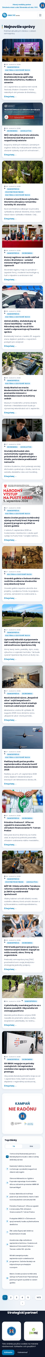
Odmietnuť (22, 1352)
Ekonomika (12, 131)
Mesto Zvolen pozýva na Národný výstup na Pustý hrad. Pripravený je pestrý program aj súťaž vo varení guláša (22, 521)
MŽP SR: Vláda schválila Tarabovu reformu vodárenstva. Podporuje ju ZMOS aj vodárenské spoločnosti (22, 890)
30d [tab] (31, 1146)
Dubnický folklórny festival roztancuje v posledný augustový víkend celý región (23, 1169)
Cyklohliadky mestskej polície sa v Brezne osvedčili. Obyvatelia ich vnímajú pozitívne (22, 1008)
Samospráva (13, 67)
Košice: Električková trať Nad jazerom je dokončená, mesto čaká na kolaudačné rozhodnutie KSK (24, 1197)
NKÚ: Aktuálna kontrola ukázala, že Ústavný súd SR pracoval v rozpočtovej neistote (21, 138)
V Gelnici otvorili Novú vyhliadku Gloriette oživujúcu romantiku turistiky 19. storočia (21, 202)
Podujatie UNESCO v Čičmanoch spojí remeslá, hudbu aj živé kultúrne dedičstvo (24, 1221)
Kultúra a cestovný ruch (17, 70)
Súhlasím (8, 1352)
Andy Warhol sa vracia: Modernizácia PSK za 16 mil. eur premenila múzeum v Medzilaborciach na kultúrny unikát (20, 393)
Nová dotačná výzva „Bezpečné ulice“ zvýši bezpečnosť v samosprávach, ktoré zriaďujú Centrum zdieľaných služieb (21, 701)
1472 (39, 1297)
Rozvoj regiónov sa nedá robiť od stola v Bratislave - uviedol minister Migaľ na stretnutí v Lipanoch (21, 261)
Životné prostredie (14, 192)
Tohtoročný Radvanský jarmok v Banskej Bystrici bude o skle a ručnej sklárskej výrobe (24, 1157)
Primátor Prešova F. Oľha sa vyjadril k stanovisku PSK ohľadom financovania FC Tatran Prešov (22, 826)
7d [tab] (14, 1146)
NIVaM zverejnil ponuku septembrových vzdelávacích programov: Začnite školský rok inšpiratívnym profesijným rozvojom (22, 1261)
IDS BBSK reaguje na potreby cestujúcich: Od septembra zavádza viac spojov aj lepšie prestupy (19, 1067)
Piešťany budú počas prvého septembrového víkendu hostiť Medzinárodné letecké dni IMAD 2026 (21, 765)
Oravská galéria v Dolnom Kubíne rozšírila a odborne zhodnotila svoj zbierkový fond (22, 581)
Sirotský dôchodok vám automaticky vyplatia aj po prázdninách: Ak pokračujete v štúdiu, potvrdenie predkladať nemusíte (20, 456)
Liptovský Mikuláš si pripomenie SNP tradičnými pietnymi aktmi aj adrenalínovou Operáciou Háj (22, 642)
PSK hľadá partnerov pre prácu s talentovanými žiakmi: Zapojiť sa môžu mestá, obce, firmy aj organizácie (21, 951)
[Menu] (40, 15)
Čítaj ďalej (9, 96)
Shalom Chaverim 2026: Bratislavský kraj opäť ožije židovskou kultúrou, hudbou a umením (20, 78)
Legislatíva (26, 131)
